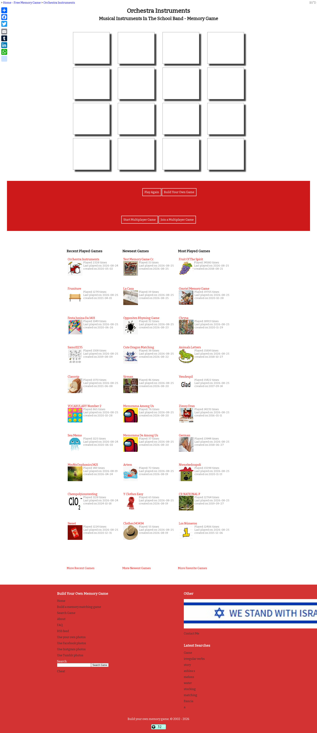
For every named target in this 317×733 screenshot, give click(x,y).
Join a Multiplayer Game (177, 219)
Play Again (152, 192)
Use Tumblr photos (70, 655)
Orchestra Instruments (59, 2)
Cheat (61, 671)
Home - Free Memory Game (22, 2)
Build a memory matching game (79, 607)
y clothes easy (133, 494)
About (61, 619)
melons (189, 677)
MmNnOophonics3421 (83, 464)
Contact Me (191, 633)
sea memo (75, 435)
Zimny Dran (187, 406)
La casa (128, 288)
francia (188, 701)
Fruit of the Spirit (191, 259)
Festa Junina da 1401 (81, 318)
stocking (190, 689)
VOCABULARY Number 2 (84, 406)
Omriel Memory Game (194, 288)
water (188, 683)
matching (190, 695)
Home (61, 601)
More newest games (136, 568)
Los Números (188, 523)
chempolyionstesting (82, 494)
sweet (72, 523)
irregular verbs (194, 659)
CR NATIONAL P (189, 494)
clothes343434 (133, 523)
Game (188, 652)
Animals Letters (190, 347)
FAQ (60, 625)
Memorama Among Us (138, 406)
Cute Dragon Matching (138, 347)
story (187, 665)
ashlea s (189, 671)
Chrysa (183, 318)
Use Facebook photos (71, 643)
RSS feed (63, 631)
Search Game (66, 613)
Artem (127, 464)
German (184, 435)
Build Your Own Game (179, 192)
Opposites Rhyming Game (141, 318)
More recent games (80, 568)
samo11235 (75, 347)
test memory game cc (138, 259)
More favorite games (192, 568)
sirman (128, 376)
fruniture (74, 288)
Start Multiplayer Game (139, 219)
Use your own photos (71, 637)
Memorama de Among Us (140, 435)
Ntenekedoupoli (190, 464)
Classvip (73, 376)
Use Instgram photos (71, 649)
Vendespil (186, 376)
